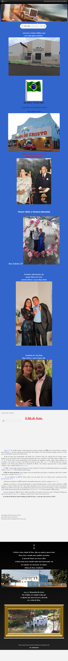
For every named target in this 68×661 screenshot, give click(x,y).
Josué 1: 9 (55, 481)
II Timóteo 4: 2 (9, 470)
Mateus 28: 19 (8, 450)
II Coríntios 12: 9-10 (36, 489)
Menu (5, 1)
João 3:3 (26, 592)
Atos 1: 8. (46, 462)
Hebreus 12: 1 (18, 474)
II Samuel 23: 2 (15, 494)
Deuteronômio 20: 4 (7, 479)
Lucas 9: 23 (24, 465)
